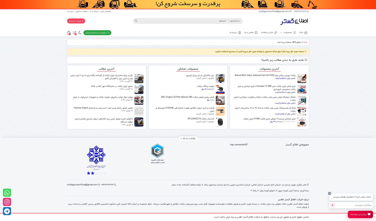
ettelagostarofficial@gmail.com (274, 11)
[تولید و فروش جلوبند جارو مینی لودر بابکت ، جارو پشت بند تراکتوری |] (294, 21)
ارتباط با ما (94, 11)
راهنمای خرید (106, 11)
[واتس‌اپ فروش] (7, 193)
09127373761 (300, 11)
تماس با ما (249, 32)
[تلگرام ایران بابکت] (7, 211)
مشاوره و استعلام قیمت (96, 32)
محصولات (287, 32)
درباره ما (70, 11)
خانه (301, 32)
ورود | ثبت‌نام (75, 21)
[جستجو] (136, 21)
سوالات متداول (82, 11)
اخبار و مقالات (267, 32)
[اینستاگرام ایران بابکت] (7, 202)
